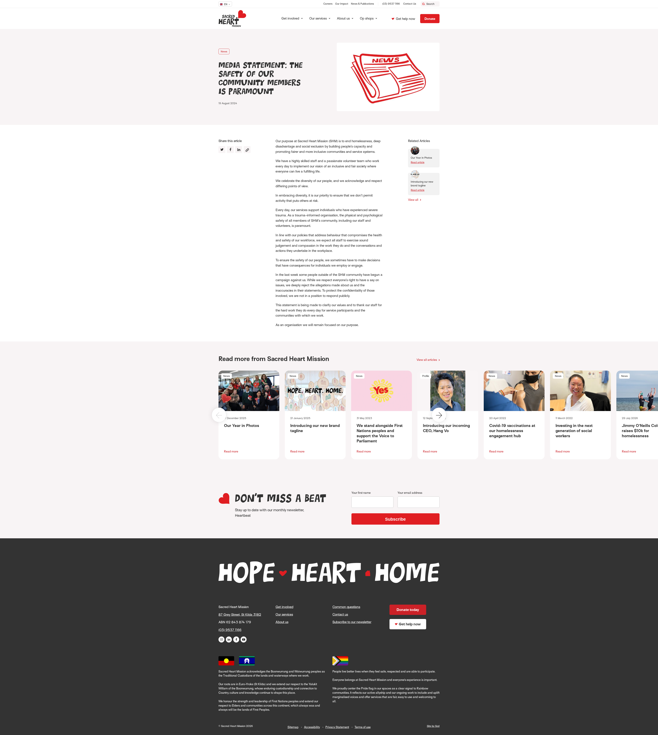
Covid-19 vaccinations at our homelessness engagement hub (512, 430)
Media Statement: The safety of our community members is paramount (260, 78)
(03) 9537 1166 (391, 3)
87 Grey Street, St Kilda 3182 (239, 614)
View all (413, 199)
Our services (284, 614)
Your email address (410, 492)
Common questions (346, 607)
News (224, 51)
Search (430, 4)
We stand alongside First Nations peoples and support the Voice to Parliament (380, 433)
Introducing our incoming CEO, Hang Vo (446, 428)
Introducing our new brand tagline (315, 428)
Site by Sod (433, 726)
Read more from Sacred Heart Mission (273, 358)
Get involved (284, 607)
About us (282, 622)
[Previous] (219, 415)
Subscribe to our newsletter (351, 622)
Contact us (340, 614)
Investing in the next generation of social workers (574, 430)
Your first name (361, 492)
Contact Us (409, 3)
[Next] (439, 415)
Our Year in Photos (241, 425)
